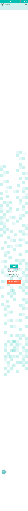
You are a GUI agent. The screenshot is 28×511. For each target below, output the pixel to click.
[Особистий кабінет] (10, 1)
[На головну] (6, 4)
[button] (26, 4)
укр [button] (24, 1)
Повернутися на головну (14, 282)
